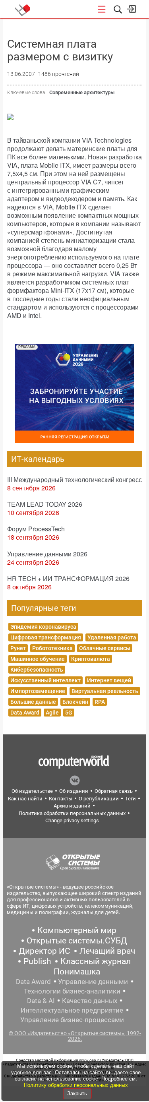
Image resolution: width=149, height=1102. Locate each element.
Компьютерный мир (76, 930)
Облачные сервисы (104, 648)
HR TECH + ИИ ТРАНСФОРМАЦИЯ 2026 (68, 578)
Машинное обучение (37, 659)
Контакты (60, 799)
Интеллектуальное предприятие (72, 1010)
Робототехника (52, 648)
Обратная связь (114, 791)
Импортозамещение (37, 691)
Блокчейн (75, 702)
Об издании (73, 791)
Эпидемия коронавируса (43, 627)
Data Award (24, 712)
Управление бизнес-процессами (72, 1020)
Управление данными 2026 (47, 553)
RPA (100, 702)
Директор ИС (44, 951)
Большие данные (33, 702)
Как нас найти (25, 799)
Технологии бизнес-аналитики (72, 991)
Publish (37, 961)
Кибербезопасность (36, 669)
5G (68, 712)
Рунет (18, 648)
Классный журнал (95, 961)
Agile (52, 712)
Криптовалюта (90, 659)
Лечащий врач (107, 951)
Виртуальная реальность (105, 691)
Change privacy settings (72, 820)
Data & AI (41, 1001)
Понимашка (77, 971)
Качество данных (89, 1001)
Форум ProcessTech (36, 528)
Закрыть (77, 1093)
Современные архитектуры (81, 92)
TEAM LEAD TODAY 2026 (44, 504)
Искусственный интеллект (45, 680)
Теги (130, 799)
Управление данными (93, 982)
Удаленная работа (111, 637)
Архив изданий (72, 806)
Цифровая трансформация (45, 637)
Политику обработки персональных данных (76, 1085)
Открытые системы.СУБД (77, 940)
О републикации (99, 799)
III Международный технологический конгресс (74, 479)
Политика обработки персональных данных (72, 813)
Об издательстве (32, 791)
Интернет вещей (109, 680)
